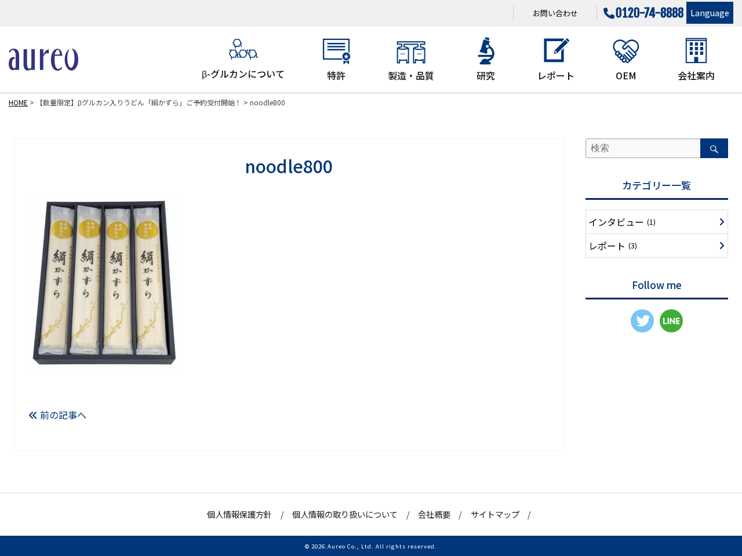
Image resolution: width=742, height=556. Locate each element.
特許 (336, 75)
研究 (486, 75)
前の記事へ (62, 415)
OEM (626, 75)
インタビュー (622, 222)
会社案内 (696, 75)
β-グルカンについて (243, 74)
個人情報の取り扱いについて (345, 514)
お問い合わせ (555, 13)
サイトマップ (495, 514)
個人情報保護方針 (239, 514)
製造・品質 (411, 75)
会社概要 (434, 514)
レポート (555, 75)
